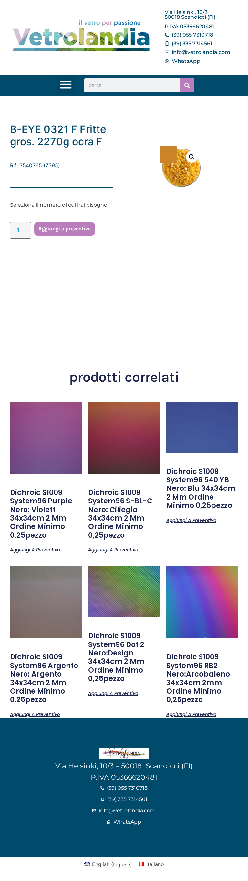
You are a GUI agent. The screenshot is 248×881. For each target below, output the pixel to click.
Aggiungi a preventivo (64, 229)
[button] (66, 84)
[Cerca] (187, 85)
